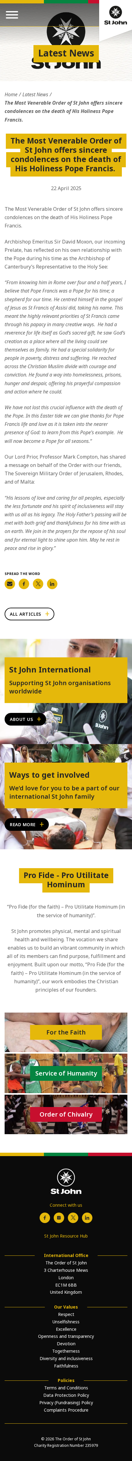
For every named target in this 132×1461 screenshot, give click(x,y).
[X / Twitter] (73, 1218)
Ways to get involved (49, 774)
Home (11, 94)
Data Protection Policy (66, 1395)
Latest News (35, 94)
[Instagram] (59, 1218)
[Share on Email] (10, 584)
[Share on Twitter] (38, 584)
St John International (50, 669)
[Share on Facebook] (24, 584)
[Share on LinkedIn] (52, 584)
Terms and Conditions (66, 1388)
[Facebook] (45, 1218)
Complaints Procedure (66, 1410)
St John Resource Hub (66, 1236)
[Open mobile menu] (12, 15)
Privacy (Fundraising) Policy (66, 1402)
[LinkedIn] (87, 1218)
